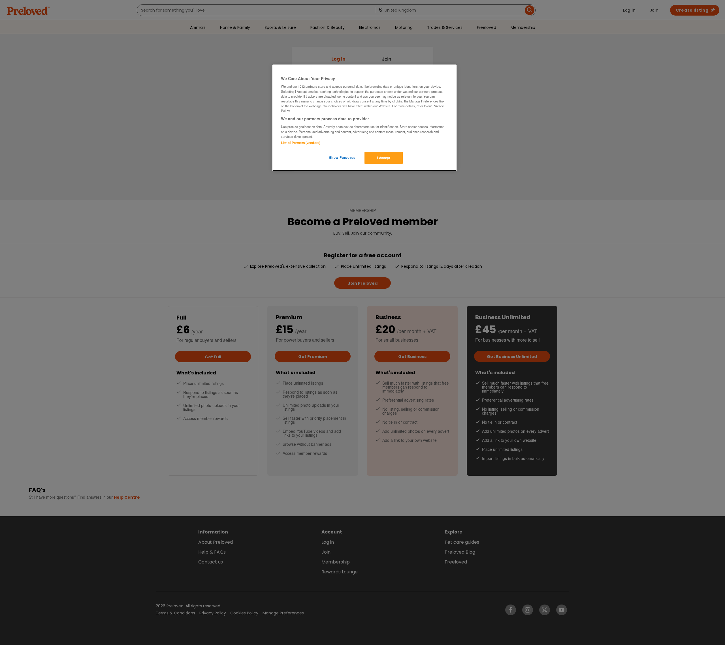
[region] (364, 118)
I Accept (384, 157)
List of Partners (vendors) (300, 142)
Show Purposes (342, 157)
